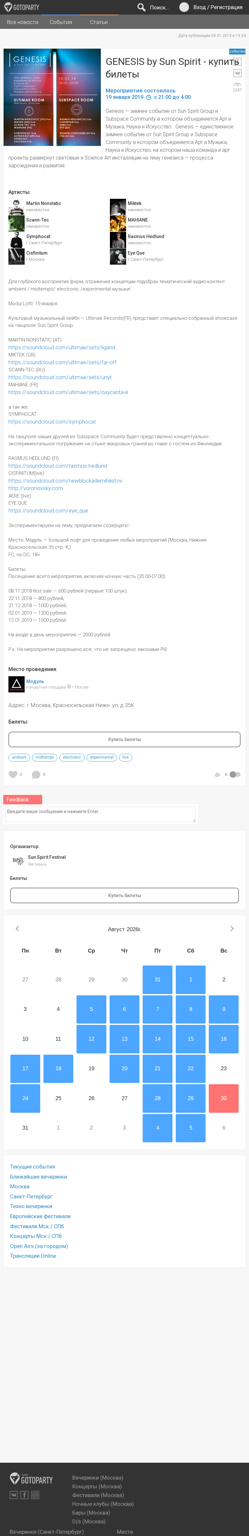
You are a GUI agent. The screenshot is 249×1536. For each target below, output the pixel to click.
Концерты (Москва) (97, 1486)
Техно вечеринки (31, 1206)
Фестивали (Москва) (98, 1495)
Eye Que (136, 253)
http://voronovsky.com (35, 488)
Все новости (22, 22)
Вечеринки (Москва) (98, 1477)
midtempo (45, 757)
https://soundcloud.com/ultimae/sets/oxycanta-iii (68, 392)
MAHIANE (138, 219)
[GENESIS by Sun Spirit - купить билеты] (57, 103)
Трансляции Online (33, 1256)
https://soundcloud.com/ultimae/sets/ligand (61, 347)
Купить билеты (124, 739)
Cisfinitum (37, 253)
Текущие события (32, 1166)
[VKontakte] (14, 1495)
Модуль (35, 681)
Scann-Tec (37, 219)
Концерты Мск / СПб (36, 1236)
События (61, 22)
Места (125, 1532)
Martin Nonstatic (43, 203)
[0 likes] (14, 775)
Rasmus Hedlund (146, 236)
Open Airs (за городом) (39, 1246)
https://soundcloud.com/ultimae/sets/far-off (62, 362)
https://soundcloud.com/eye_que (48, 510)
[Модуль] (16, 689)
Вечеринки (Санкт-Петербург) (47, 1532)
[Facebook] (24, 1495)
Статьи (99, 22)
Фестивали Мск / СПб (37, 1226)
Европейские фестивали (40, 1216)
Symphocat (38, 236)
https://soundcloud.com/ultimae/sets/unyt (60, 377)
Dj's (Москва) (89, 1521)
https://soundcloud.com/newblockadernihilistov (65, 480)
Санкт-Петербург (31, 1196)
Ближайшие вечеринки (38, 1176)
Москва (20, 1186)
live (126, 757)
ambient (19, 757)
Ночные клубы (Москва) (103, 1504)
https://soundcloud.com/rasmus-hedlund (57, 465)
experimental (101, 757)
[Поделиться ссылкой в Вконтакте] (237, 73)
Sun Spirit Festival (47, 857)
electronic (72, 757)
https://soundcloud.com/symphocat (52, 421)
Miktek (134, 203)
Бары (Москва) (91, 1512)
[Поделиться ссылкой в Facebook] (237, 62)
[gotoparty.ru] (21, 7)
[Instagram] (35, 1495)
